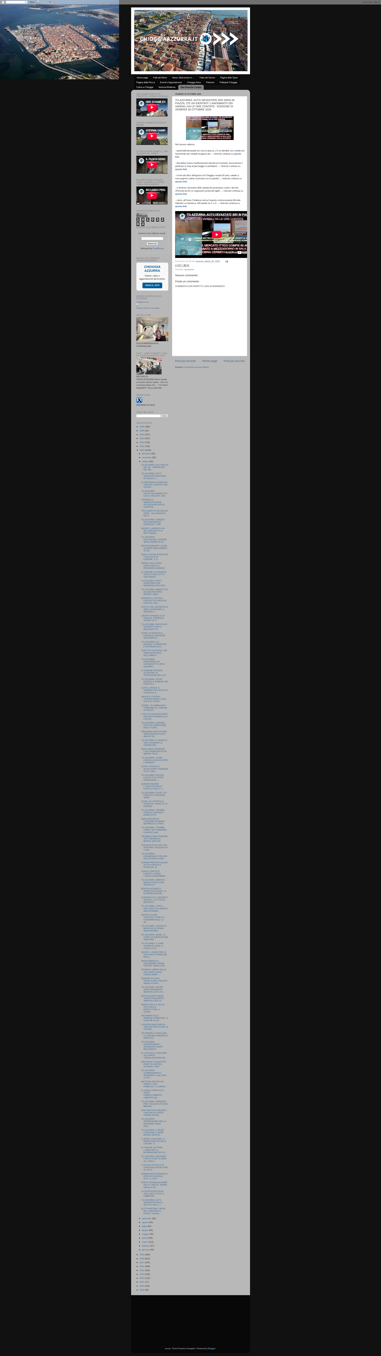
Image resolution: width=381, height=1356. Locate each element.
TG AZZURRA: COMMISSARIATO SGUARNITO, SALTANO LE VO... (153, 1074)
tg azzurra (189, 269)
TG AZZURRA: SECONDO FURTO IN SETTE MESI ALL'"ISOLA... (153, 1158)
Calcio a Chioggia (144, 87)
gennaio (146, 1250)
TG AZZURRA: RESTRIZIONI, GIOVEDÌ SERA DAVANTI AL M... (154, 539)
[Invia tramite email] (176, 265)
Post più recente (185, 361)
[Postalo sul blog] (179, 265)
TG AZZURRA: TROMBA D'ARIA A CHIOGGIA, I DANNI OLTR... (152, 812)
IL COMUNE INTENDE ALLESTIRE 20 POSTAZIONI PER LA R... (154, 672)
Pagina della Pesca (145, 82)
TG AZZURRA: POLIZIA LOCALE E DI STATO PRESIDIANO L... (152, 777)
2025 (142, 431)
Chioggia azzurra (142, 302)
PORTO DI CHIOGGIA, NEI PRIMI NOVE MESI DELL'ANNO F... (154, 652)
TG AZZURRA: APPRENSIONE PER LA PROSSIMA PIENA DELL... (153, 1122)
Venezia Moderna (166, 87)
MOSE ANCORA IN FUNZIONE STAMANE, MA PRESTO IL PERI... (153, 821)
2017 (142, 1262)
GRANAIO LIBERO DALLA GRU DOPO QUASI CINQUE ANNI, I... (153, 972)
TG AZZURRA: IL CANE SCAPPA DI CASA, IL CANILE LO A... (152, 945)
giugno (145, 1230)
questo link (181, 169)
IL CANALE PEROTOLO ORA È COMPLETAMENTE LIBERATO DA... (152, 1094)
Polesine (210, 82)
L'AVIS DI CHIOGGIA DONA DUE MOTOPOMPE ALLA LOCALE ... (154, 716)
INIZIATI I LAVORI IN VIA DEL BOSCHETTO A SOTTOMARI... (153, 530)
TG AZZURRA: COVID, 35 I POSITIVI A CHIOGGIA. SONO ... (154, 795)
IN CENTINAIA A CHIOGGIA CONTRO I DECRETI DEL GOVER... (154, 484)
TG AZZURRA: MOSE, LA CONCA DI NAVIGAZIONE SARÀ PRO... (154, 937)
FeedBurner (158, 248)
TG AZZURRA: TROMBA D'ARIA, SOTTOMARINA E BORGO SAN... (154, 829)
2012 (142, 1282)
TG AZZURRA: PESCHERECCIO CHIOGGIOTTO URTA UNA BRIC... (152, 663)
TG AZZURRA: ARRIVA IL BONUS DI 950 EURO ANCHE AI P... (153, 882)
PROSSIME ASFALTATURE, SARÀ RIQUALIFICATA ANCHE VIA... (154, 734)
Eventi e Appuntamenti (171, 82)
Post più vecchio (234, 361)
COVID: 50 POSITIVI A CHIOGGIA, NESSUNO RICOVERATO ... (153, 635)
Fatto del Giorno (207, 77)
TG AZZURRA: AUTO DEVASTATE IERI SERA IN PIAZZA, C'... (153, 475)
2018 (142, 1259)
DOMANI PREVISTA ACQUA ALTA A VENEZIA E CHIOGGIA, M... (154, 864)
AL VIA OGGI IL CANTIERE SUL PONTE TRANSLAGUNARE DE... (154, 1055)
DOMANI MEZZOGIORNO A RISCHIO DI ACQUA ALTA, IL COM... (154, 1176)
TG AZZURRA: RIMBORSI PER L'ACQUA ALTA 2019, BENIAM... (154, 1103)
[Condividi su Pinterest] (187, 265)
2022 (142, 442)
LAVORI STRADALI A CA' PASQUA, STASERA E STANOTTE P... (153, 618)
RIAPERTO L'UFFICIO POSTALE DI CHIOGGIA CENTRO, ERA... (153, 600)
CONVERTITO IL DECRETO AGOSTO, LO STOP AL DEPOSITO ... (154, 899)
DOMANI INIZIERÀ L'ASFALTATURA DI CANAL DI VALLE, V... (152, 786)
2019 (142, 1255)
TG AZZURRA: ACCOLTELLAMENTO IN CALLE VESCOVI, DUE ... (154, 493)
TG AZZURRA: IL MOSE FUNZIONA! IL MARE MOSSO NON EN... (152, 1132)
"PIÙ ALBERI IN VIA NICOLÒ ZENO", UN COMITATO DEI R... (154, 513)
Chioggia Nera (194, 82)
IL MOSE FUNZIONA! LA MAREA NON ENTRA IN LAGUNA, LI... (153, 1141)
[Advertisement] (190, 1317)
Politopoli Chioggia (228, 82)
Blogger (211, 1348)
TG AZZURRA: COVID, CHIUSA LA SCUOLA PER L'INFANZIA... (154, 760)
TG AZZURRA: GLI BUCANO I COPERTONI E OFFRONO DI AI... (153, 644)
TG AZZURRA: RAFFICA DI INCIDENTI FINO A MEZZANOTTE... (154, 626)
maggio (146, 1234)
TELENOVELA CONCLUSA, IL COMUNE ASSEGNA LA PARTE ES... (154, 1035)
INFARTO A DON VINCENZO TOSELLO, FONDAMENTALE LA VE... (153, 918)
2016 (142, 1266)
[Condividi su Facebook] (185, 265)
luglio (144, 1226)
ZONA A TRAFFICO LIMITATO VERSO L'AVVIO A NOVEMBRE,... (154, 873)
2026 (142, 427)
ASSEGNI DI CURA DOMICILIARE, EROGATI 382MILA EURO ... (154, 980)
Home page (142, 77)
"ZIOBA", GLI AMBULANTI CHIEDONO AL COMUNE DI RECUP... (154, 707)
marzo (145, 1242)
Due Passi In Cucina (191, 87)
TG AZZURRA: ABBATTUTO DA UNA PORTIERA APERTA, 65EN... (154, 591)
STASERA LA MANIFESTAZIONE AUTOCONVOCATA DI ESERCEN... (153, 503)
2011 (142, 1286)
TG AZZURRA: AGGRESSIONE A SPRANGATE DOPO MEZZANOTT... (152, 1045)
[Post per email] (226, 261)
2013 (142, 1278)
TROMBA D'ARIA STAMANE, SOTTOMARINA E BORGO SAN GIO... (154, 838)
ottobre (145, 461)
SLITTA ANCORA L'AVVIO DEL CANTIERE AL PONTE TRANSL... (153, 1211)
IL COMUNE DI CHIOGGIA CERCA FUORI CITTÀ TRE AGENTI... (153, 574)
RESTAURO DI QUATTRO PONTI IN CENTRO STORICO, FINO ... (153, 1064)
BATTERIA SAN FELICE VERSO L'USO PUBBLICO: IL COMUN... (154, 1084)
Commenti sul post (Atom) (196, 367)
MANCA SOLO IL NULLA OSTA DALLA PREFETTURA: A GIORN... (152, 1008)
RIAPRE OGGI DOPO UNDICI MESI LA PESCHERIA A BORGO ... (154, 565)
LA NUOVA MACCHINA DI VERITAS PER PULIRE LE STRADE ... (154, 1026)
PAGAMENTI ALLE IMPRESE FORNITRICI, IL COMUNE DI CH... (154, 1018)
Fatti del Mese (160, 77)
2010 (142, 1290)
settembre (147, 1218)
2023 (142, 438)
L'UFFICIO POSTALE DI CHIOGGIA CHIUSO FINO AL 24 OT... (154, 1167)
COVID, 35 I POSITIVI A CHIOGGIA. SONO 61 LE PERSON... (154, 803)
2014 (142, 1274)
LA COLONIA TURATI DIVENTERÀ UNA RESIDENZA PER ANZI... (154, 583)
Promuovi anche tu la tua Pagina (148, 308)
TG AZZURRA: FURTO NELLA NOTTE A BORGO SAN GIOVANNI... (154, 908)
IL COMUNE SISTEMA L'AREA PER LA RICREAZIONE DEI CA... (154, 1149)
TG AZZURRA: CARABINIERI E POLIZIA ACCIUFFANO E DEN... (154, 856)
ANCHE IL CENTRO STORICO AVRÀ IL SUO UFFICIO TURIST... (153, 699)
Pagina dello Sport (229, 77)
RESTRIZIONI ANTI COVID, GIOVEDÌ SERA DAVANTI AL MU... (154, 548)
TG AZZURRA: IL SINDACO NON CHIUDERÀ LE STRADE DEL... (154, 742)
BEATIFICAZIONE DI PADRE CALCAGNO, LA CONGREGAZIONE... (153, 891)
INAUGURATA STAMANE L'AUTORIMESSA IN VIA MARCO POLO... (153, 751)
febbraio (146, 1246)
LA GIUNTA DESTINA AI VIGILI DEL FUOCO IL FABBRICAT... (152, 1193)
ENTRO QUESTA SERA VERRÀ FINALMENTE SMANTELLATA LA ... (152, 998)
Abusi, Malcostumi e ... (183, 77)
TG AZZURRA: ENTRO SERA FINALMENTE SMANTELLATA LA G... (153, 989)
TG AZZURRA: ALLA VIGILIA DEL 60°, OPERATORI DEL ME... (154, 467)
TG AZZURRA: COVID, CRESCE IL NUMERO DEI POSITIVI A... (154, 681)
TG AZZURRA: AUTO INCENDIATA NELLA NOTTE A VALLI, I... (152, 1202)
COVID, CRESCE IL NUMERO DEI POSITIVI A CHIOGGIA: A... (154, 690)
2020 (142, 450)
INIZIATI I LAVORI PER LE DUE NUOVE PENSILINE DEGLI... (154, 954)
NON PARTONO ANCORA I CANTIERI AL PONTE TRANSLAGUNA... (154, 1112)
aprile (145, 1238)
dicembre (146, 453)
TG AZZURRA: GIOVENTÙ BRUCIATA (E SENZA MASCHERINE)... (154, 928)
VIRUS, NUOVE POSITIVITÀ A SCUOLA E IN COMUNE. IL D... (154, 556)
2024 (142, 434)
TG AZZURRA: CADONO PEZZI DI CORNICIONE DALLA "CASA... (153, 725)
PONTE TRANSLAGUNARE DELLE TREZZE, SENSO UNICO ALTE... (154, 1184)
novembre (147, 457)
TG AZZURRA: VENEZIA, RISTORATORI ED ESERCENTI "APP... (153, 522)
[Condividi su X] (182, 265)
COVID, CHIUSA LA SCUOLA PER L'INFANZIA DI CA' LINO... (154, 768)
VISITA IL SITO (152, 285)
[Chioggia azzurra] (137, 305)
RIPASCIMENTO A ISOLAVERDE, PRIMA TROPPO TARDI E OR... (153, 963)
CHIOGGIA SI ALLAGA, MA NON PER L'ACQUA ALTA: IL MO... (154, 847)
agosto (145, 1222)
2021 (142, 446)
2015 (142, 1270)
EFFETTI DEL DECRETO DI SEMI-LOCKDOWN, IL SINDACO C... (154, 609)
